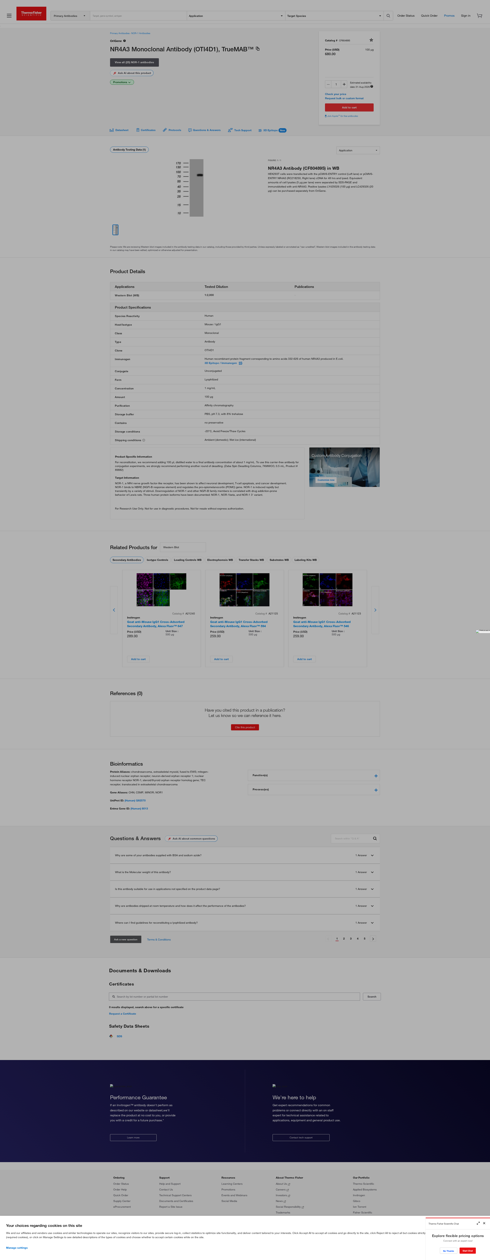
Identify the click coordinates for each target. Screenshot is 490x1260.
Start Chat (468, 1250)
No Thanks (448, 1250)
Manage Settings (17, 1247)
